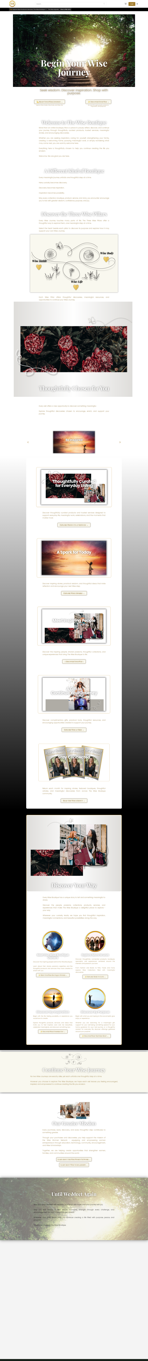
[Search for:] (71, 4)
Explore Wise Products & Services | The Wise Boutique (29, 9)
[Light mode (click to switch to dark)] (137, 3)
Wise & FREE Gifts (65, 9)
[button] (28, 442)
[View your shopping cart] (125, 4)
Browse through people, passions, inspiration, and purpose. (98, 105)
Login (132, 4)
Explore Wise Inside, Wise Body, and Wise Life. (49, 105)
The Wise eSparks (53, 9)
